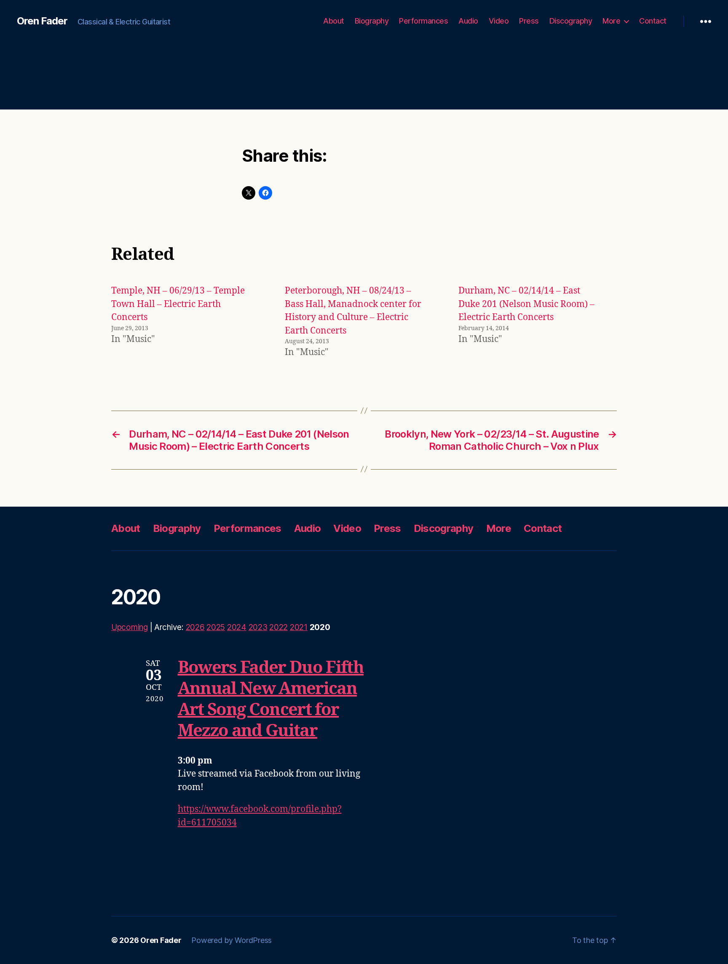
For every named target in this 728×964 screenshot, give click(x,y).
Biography (372, 20)
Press (529, 20)
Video (499, 20)
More (611, 20)
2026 (195, 627)
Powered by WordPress (231, 940)
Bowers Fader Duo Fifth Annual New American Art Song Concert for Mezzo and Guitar (271, 699)
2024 (236, 627)
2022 (278, 627)
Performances (423, 20)
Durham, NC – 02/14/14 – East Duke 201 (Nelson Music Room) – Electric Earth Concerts (526, 304)
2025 (215, 627)
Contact (652, 20)
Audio (468, 20)
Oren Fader (42, 21)
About (333, 20)
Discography (570, 20)
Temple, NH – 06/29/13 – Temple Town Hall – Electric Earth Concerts (178, 304)
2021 (299, 627)
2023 (258, 627)
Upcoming (129, 627)
